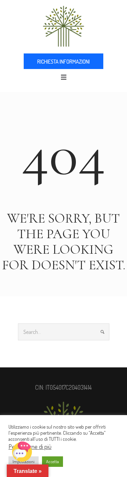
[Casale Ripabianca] (63, 26)
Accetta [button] (52, 461)
